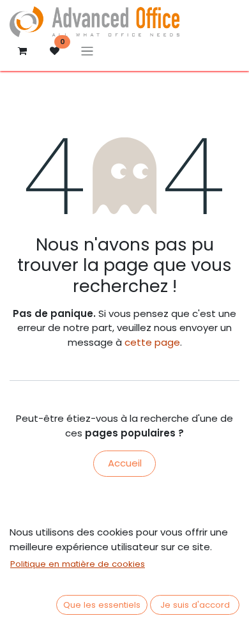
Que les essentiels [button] (101, 605)
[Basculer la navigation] (87, 51)
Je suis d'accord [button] (195, 605)
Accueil (125, 463)
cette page (152, 342)
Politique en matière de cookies (77, 564)
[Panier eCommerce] (22, 51)
